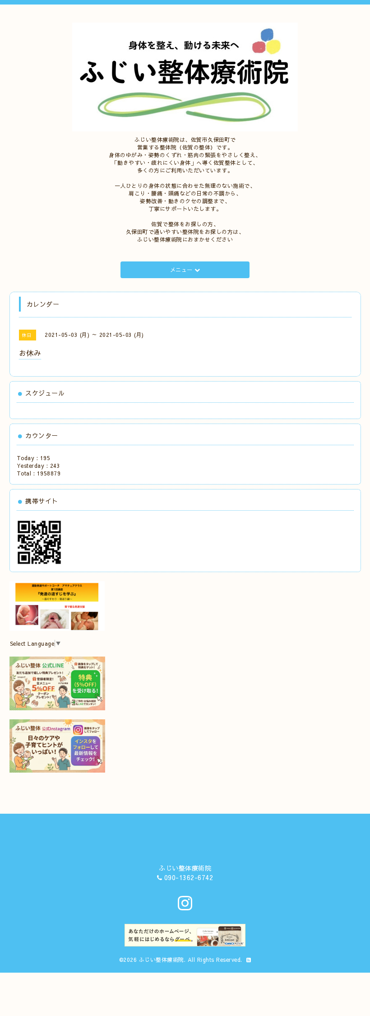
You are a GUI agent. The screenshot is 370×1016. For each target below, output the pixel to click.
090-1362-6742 (188, 877)
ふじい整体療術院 (161, 959)
